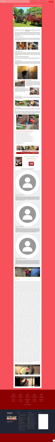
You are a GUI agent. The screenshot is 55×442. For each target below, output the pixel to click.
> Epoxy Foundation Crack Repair (22, 414)
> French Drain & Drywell (21, 422)
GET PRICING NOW (51, 1)
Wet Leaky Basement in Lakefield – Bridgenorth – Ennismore (10, 421)
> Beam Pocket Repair (20, 427)
